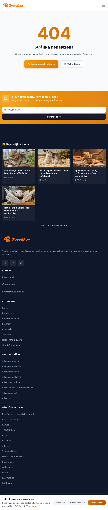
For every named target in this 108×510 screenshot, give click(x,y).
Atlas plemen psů (10, 361)
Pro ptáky (6, 324)
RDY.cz (5, 424)
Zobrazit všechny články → (54, 225)
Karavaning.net (9, 477)
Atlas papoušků (9, 393)
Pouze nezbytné (77, 502)
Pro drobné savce (10, 318)
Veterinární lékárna (11, 345)
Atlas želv (6, 398)
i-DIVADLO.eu (8, 430)
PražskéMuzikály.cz (11, 419)
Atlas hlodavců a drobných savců (18, 387)
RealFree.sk (8, 462)
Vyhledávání (73, 64)
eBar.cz (5, 446)
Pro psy (6, 308)
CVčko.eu (7, 483)
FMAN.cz (6, 440)
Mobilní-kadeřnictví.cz (13, 456)
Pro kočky (7, 313)
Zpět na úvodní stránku (43, 64)
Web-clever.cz (9, 467)
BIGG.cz (6, 435)
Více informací (33, 506)
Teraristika (7, 334)
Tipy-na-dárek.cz (10, 451)
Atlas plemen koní (10, 371)
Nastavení (60, 502)
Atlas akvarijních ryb (11, 382)
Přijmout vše (96, 502)
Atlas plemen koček (11, 366)
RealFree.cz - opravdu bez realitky (18, 414)
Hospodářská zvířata (12, 339)
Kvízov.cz (6, 472)
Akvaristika (7, 329)
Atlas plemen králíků (11, 377)
